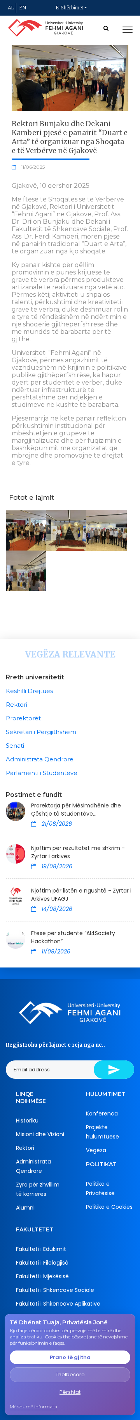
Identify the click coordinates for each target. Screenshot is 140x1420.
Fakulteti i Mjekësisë (42, 1276)
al (11, 8)
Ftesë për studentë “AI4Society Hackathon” (73, 937)
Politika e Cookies (109, 1207)
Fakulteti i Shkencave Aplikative (58, 1304)
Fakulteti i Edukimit (41, 1249)
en (22, 8)
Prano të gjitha (70, 1357)
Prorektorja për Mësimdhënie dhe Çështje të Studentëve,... (76, 810)
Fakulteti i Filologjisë (42, 1263)
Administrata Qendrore (40, 759)
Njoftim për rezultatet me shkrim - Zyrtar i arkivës (78, 852)
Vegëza (96, 1150)
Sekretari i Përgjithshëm (41, 732)
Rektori (16, 704)
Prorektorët (23, 718)
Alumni (25, 1208)
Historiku (27, 1120)
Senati (15, 745)
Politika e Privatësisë (100, 1188)
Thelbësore (70, 1374)
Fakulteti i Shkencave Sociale (55, 1290)
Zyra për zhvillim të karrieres (38, 1189)
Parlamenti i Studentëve (41, 773)
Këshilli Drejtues (29, 691)
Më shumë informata (33, 1406)
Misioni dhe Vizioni (40, 1134)
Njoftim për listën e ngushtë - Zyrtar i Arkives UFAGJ (81, 895)
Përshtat (70, 1392)
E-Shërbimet (69, 8)
